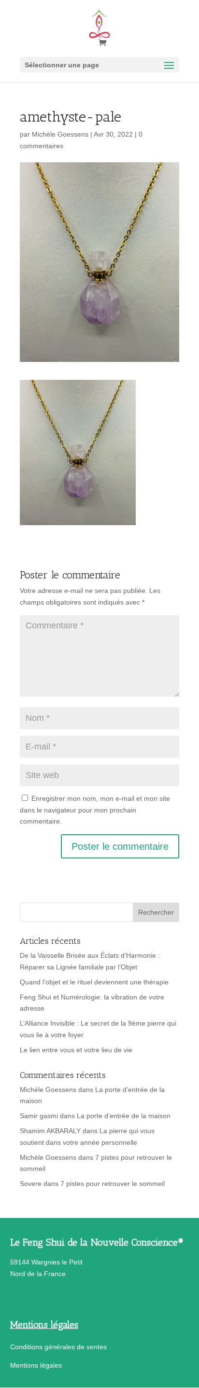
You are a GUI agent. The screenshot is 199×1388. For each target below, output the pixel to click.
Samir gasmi (39, 1116)
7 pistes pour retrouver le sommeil (112, 1183)
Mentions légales (36, 1365)
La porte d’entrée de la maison (124, 1116)
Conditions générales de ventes (58, 1347)
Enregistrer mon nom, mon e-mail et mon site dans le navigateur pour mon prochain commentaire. (95, 810)
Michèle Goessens (60, 134)
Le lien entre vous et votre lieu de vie (76, 1050)
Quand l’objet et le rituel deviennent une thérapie (94, 982)
